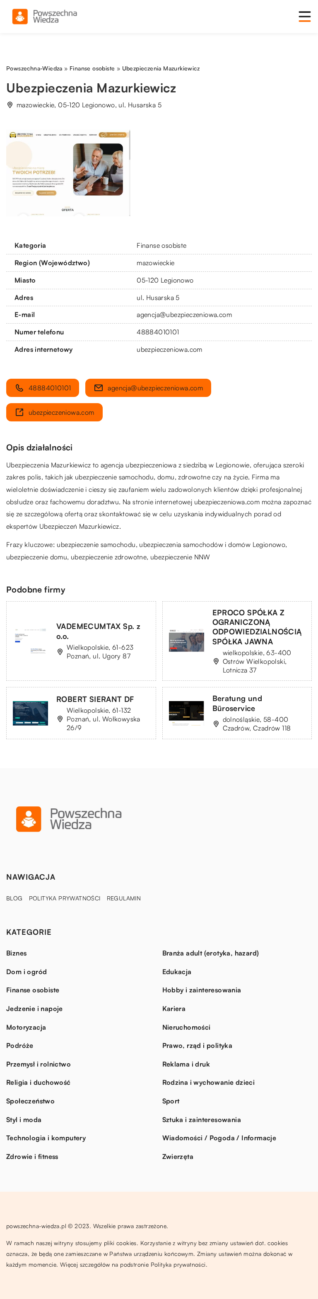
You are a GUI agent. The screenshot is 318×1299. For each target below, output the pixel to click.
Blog (14, 898)
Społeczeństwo (30, 1101)
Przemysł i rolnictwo (38, 1064)
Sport (171, 1101)
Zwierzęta (178, 1156)
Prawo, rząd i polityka (197, 1045)
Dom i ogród (26, 972)
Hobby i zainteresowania (201, 990)
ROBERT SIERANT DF (95, 699)
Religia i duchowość (38, 1082)
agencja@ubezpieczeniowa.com (184, 314)
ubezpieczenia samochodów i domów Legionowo (212, 544)
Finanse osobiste (161, 245)
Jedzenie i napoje (34, 1008)
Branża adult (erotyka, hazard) (210, 953)
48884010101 (158, 332)
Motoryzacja (26, 1027)
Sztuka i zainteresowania (201, 1119)
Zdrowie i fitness (32, 1156)
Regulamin (124, 898)
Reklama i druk (186, 1064)
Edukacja (177, 972)
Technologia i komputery (46, 1138)
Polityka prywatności (65, 898)
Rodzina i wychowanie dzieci (208, 1082)
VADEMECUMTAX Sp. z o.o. (98, 631)
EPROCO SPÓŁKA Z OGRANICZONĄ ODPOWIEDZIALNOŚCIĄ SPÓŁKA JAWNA (257, 627)
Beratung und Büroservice (237, 703)
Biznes (16, 953)
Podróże (20, 1045)
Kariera (174, 1008)
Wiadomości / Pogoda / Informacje (219, 1138)
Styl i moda (23, 1119)
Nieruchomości (186, 1027)
